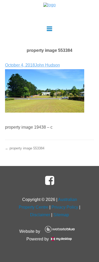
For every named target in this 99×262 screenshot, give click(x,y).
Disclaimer (40, 215)
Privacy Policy (64, 207)
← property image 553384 (24, 148)
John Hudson (47, 65)
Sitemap (61, 215)
